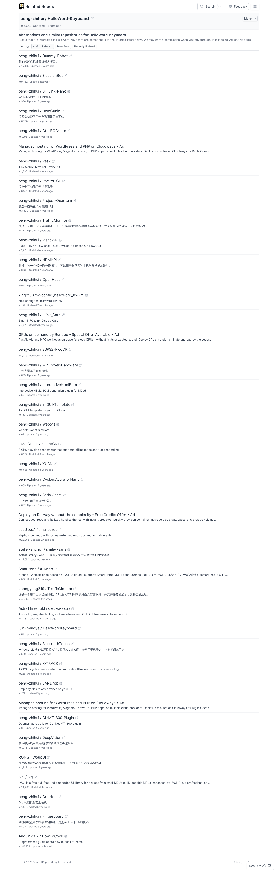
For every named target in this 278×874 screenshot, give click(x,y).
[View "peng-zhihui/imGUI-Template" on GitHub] (72, 404)
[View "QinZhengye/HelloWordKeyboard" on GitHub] (79, 628)
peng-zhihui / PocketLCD (40, 181)
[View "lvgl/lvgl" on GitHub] (36, 777)
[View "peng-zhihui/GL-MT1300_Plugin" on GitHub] (76, 717)
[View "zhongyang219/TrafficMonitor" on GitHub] (75, 588)
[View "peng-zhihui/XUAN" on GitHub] (55, 463)
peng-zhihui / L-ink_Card (40, 315)
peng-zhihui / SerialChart (40, 495)
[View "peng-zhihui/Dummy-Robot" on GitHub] (70, 56)
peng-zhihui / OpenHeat (39, 279)
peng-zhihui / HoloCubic (39, 111)
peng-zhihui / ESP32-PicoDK (43, 349)
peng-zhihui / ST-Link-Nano (42, 91)
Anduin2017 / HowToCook (41, 836)
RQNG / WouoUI (32, 757)
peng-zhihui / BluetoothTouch (44, 644)
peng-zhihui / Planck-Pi (38, 240)
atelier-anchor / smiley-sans (42, 549)
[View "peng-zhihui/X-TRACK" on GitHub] (60, 663)
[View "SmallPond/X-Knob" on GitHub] (55, 569)
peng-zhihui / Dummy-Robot (43, 56)
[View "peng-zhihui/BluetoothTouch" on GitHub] (72, 643)
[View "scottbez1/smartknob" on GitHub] (60, 529)
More (248, 18)
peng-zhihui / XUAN (36, 463)
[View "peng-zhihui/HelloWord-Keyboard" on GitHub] (92, 18)
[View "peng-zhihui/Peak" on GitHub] (53, 161)
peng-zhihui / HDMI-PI (38, 260)
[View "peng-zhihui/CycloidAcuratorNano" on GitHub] (82, 479)
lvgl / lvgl (26, 777)
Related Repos (39, 6)
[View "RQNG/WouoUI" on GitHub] (48, 757)
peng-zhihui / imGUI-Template (44, 404)
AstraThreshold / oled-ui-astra (44, 608)
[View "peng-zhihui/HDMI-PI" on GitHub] (59, 259)
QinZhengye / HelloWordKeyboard (48, 628)
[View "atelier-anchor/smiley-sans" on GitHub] (68, 549)
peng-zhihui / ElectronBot (41, 75)
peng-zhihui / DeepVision (40, 737)
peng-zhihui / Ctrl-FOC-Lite (42, 130)
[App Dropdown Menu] (255, 6)
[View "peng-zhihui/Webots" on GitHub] (57, 424)
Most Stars (63, 46)
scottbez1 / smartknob (38, 529)
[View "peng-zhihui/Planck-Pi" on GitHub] (60, 240)
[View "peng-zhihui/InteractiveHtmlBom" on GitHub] (79, 384)
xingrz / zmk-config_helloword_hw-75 (51, 295)
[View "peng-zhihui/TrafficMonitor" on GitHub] (69, 220)
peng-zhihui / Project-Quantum (45, 200)
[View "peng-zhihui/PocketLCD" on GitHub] (64, 181)
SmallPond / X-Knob (36, 569)
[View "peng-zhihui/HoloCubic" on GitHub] (62, 111)
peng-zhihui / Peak (35, 161)
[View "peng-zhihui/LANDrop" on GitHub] (60, 683)
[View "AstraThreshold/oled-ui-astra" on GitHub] (72, 608)
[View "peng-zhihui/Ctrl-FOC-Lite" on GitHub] (68, 130)
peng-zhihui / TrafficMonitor (43, 220)
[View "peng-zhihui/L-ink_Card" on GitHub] (63, 315)
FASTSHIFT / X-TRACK (38, 444)
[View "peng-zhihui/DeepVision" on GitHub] (64, 737)
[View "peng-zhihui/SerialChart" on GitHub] (64, 495)
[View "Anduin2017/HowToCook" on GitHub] (65, 836)
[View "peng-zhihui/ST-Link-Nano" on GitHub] (68, 91)
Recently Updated (84, 46)
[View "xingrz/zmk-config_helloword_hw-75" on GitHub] (86, 295)
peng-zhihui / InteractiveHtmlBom (48, 385)
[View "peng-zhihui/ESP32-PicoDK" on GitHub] (70, 349)
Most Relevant (42, 46)
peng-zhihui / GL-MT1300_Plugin (46, 718)
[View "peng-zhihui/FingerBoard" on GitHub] (66, 816)
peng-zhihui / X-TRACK (38, 663)
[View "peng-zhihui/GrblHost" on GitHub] (60, 796)
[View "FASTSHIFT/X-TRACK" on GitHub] (59, 444)
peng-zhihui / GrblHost (38, 797)
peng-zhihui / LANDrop (38, 683)
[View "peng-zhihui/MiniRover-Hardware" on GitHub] (80, 365)
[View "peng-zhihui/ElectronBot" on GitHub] (65, 75)
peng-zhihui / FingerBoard (41, 816)
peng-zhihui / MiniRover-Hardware (48, 365)
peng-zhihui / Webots (37, 424)
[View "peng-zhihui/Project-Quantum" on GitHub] (74, 200)
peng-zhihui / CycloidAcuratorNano (49, 479)
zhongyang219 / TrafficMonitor (45, 589)
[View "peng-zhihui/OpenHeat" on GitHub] (62, 279)
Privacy (238, 862)
